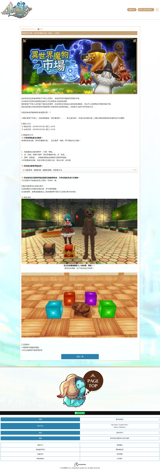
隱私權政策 (119, 449)
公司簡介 (120, 458)
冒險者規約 (40, 458)
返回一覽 (80, 357)
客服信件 (40, 454)
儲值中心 (132, 10)
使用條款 (120, 445)
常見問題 (120, 454)
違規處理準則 (40, 449)
